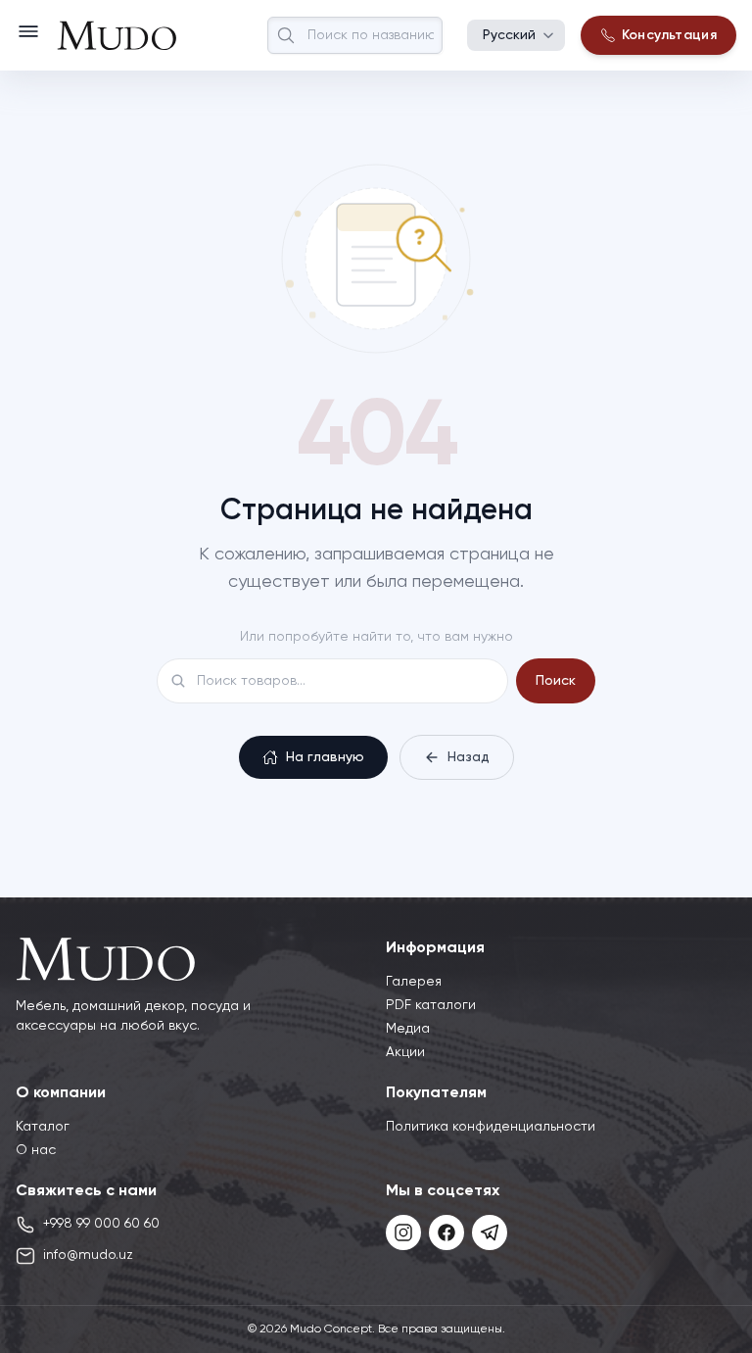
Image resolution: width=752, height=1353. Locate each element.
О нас (36, 1150)
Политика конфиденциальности (490, 1127)
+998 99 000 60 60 (101, 1224)
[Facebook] (446, 1232)
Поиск (556, 681)
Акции (405, 1052)
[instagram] (403, 1232)
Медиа (408, 1029)
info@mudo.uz (88, 1255)
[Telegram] (489, 1232)
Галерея (414, 982)
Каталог (43, 1127)
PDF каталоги (431, 1005)
